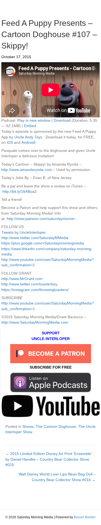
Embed (30, 126)
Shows (28, 426)
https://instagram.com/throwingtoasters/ (35, 290)
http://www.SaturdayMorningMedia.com (34, 322)
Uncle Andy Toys (28, 137)
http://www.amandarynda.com (26, 169)
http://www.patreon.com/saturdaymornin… (42, 218)
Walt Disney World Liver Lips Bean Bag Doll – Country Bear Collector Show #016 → (57, 477)
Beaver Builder (85, 517)
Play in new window (33, 120)
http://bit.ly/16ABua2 (19, 191)
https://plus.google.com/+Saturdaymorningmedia (42, 243)
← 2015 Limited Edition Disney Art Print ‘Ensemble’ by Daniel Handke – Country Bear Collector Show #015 (48, 459)
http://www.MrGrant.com (22, 278)
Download (62, 120)
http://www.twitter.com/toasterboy (29, 284)
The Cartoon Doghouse (56, 426)
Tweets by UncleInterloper (23, 232)
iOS (10, 142)
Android (28, 142)
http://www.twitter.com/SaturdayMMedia (34, 238)
